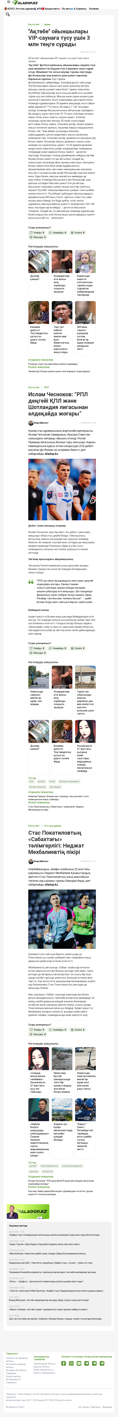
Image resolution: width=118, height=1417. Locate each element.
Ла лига (66, 8)
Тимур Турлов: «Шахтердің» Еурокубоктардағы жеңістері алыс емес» (44, 1244)
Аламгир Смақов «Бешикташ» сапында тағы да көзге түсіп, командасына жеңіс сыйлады (58, 798)
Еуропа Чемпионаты (44, 1372)
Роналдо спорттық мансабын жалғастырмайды (53, 364)
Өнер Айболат (41, 423)
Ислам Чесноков (37, 787)
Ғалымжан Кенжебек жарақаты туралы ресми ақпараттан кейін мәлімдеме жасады (52, 1272)
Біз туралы (83, 1407)
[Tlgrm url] (94, 1363)
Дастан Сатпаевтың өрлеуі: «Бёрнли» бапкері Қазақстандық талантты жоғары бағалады (55, 1319)
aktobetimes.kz (36, 82)
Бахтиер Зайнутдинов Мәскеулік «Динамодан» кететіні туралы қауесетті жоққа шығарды (60, 1192)
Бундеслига (52, 8)
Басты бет (34, 24)
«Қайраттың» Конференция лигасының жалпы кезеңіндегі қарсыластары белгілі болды (54, 1235)
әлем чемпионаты (49, 1166)
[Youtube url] (79, 1363)
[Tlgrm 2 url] (102, 1363)
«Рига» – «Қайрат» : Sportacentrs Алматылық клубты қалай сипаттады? (46, 1281)
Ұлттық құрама (25, 8)
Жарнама (107, 1407)
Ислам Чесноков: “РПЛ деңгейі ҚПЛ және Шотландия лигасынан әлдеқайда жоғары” (61, 1182)
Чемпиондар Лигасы (44, 1363)
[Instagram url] (71, 1363)
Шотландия (55, 787)
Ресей (52, 781)
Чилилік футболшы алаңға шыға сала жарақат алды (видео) (59, 371)
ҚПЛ (10, 8)
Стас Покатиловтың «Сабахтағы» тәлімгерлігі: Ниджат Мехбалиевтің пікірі (56, 808)
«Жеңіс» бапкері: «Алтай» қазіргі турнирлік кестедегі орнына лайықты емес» (48, 1309)
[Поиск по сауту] (8, 14)
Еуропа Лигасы (41, 1366)
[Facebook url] (64, 1363)
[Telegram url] (86, 1363)
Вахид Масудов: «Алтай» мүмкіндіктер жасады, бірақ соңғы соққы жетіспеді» (49, 1300)
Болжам (93, 8)
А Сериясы (80, 8)
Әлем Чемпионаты (43, 1369)
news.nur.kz (57, 217)
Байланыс (96, 1407)
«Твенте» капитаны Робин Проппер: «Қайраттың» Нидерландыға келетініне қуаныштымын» (56, 1291)
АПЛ (39, 8)
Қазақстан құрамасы (69, 781)
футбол (41, 781)
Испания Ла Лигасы (16, 1370)
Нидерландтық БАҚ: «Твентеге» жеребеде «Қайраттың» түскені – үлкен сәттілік (50, 1263)
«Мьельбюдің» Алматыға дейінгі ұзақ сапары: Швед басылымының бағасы (47, 1253)
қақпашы (34, 1171)
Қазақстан (48, 1171)
